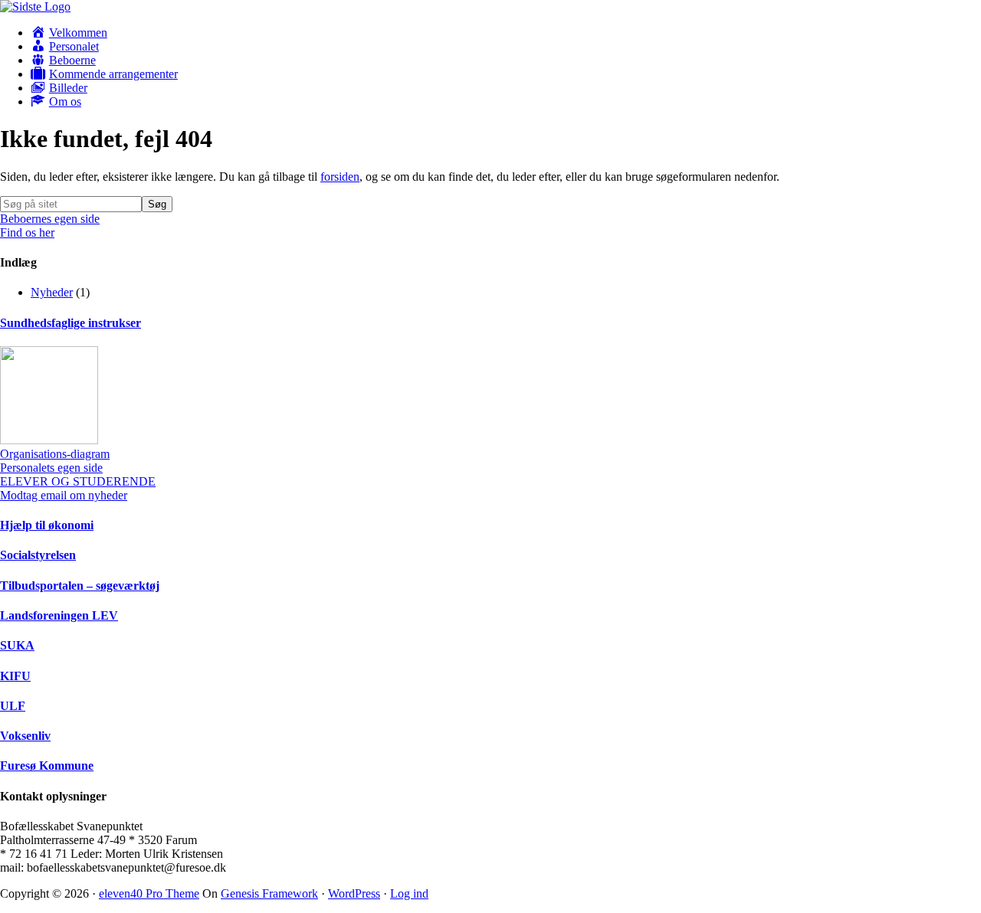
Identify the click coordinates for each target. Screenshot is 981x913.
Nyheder (52, 292)
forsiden (339, 176)
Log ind (409, 893)
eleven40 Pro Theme (149, 893)
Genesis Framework (269, 893)
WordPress (354, 893)
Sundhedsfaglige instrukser (70, 322)
